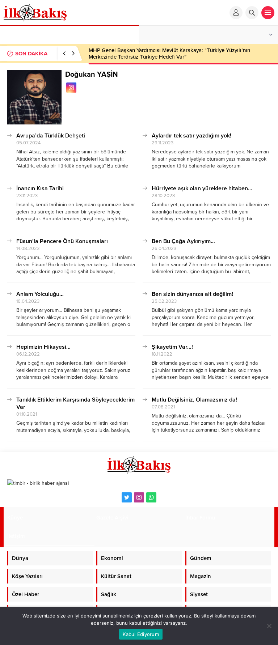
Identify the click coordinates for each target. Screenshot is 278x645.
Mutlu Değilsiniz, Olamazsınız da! (194, 399)
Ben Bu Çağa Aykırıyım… (183, 241)
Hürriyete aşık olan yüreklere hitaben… (202, 188)
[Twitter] (127, 497)
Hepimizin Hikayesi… (43, 347)
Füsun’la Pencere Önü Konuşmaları (62, 241)
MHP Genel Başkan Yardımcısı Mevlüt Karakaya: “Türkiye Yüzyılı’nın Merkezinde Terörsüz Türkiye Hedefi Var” (169, 53)
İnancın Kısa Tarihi (40, 188)
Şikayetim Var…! (172, 347)
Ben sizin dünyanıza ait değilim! (192, 294)
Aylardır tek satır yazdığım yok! (191, 135)
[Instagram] (139, 497)
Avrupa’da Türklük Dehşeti (50, 135)
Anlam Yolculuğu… (40, 294)
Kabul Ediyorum (141, 634)
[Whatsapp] (151, 497)
